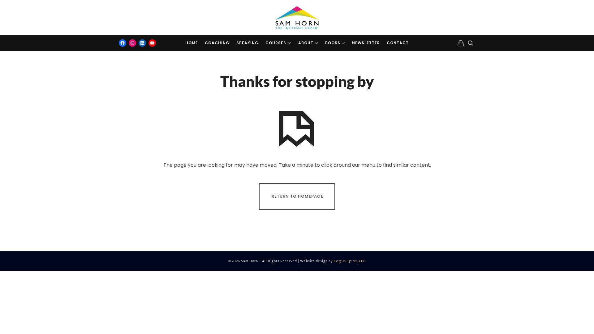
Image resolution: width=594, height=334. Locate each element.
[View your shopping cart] (461, 43)
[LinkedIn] (142, 43)
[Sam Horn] (297, 17)
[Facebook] (122, 43)
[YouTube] (152, 43)
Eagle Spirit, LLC (350, 261)
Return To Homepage (297, 196)
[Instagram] (132, 43)
